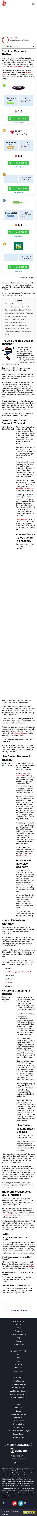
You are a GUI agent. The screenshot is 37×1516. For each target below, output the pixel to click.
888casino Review (18, 236)
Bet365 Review (18, 271)
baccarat (30, 489)
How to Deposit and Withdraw (14, 322)
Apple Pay (8, 982)
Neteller (21, 972)
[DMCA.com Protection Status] (28, 1512)
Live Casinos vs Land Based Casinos (17, 328)
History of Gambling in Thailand (15, 325)
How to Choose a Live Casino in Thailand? (19, 313)
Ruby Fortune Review (18, 167)
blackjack (19, 489)
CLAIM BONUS (21, 118)
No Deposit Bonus (19, 733)
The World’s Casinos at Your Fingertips (18, 331)
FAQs (7, 334)
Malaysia (8, 1215)
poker (31, 1266)
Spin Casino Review (18, 192)
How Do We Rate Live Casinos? (15, 319)
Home (3, 9)
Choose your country (11, 46)
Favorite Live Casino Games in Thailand (18, 310)
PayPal (15, 972)
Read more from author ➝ (19, 1310)
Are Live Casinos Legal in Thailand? (17, 307)
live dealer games (16, 66)
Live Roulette (21, 519)
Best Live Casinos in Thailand (14, 304)
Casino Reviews (12, 9)
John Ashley (14, 38)
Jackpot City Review (18, 122)
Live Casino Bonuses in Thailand (16, 316)
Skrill (29, 972)
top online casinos (14, 28)
